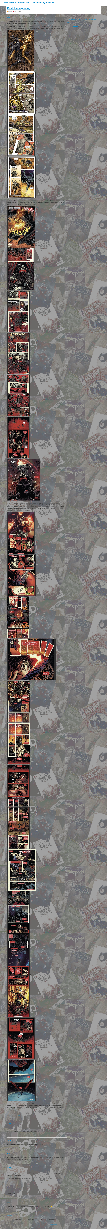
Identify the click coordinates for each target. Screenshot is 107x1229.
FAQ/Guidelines (82, 19)
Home (68, 19)
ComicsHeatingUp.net (53, 1224)
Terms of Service (92, 19)
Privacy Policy (70, 22)
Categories (74, 19)
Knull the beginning (18, 8)
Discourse (75, 26)
